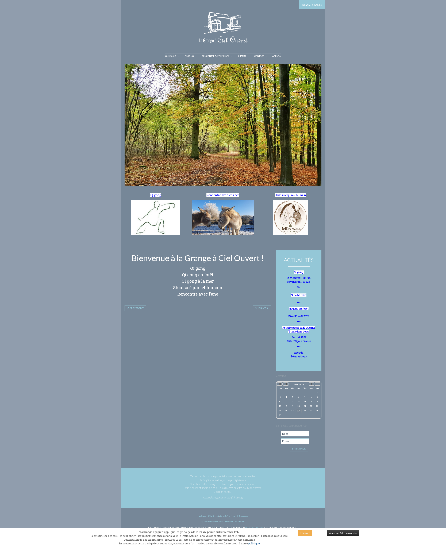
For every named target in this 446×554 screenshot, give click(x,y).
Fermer (305, 533)
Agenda (276, 56)
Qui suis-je (170, 56)
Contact (259, 56)
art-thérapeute (241, 516)
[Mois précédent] (286, 384)
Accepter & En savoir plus (343, 533)
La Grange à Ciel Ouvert (254, 527)
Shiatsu (242, 56)
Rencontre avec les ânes (215, 56)
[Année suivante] (317, 384)
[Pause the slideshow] (310, 125)
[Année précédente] (280, 384)
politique (254, 543)
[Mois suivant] (311, 384)
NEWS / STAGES (312, 4)
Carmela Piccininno (227, 516)
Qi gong (189, 56)
